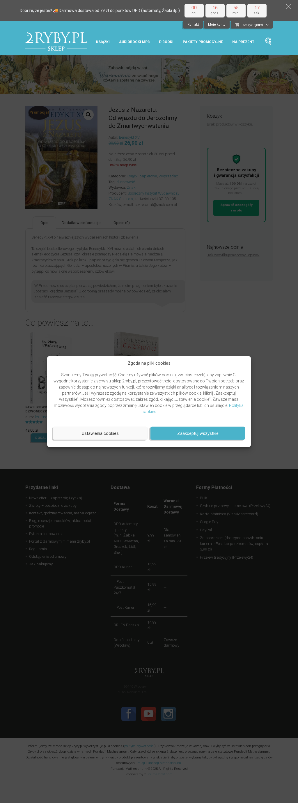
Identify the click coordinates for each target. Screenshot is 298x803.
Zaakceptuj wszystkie (198, 433)
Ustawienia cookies (100, 433)
